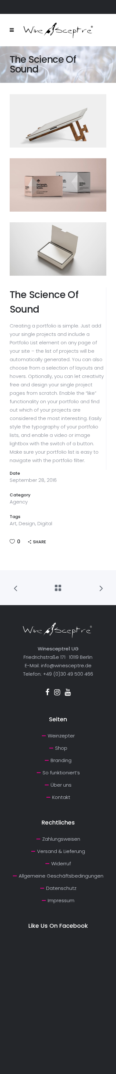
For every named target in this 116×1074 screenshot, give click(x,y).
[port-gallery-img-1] (58, 121)
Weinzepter (61, 735)
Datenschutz (61, 888)
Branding (61, 760)
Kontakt (61, 797)
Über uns (61, 784)
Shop (61, 748)
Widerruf (61, 863)
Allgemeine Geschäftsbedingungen (61, 875)
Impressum (61, 900)
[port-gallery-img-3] (58, 249)
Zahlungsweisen (61, 839)
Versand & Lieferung (61, 851)
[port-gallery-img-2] (58, 185)
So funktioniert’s (61, 772)
